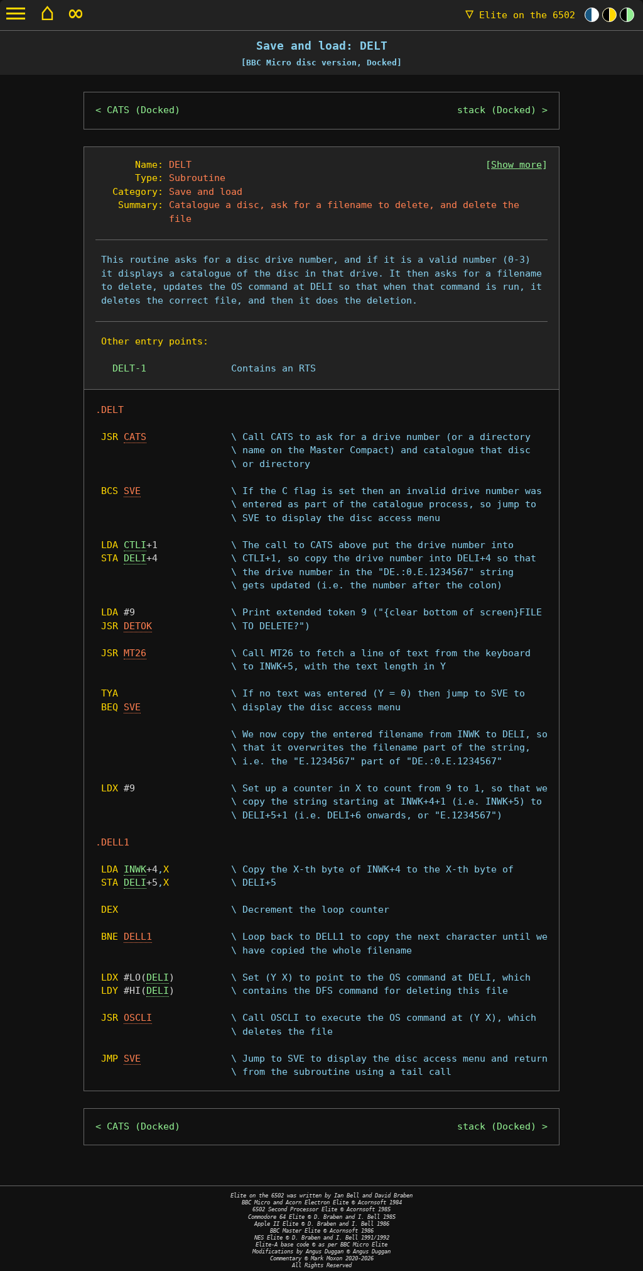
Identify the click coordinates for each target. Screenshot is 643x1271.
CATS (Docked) (143, 110)
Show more (516, 164)
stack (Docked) (496, 110)
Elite (520, 15)
